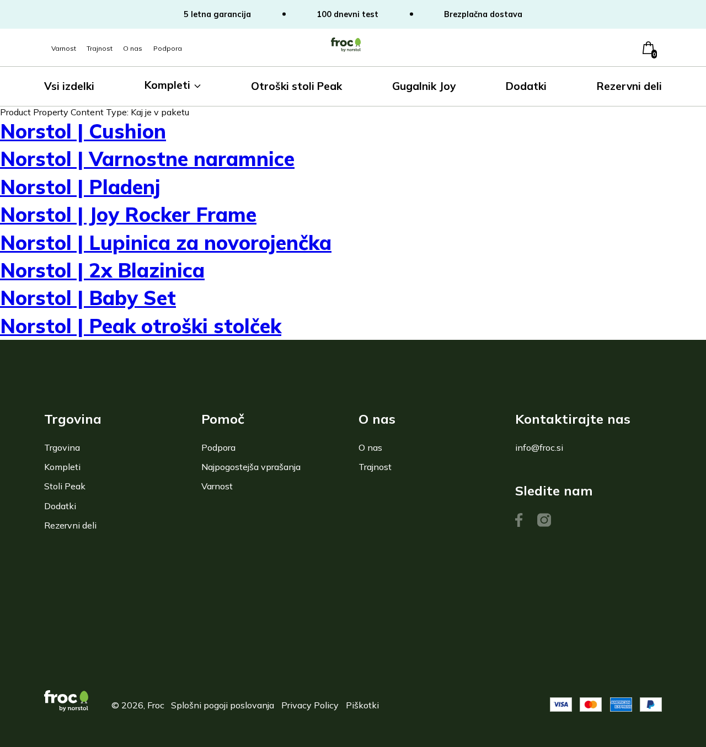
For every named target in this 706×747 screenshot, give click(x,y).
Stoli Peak (64, 486)
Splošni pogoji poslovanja (222, 705)
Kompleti (167, 85)
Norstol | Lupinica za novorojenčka (165, 242)
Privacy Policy (310, 705)
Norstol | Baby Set (88, 297)
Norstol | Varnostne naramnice (147, 158)
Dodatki (526, 86)
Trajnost (100, 48)
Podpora (167, 48)
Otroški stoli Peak (296, 86)
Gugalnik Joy (424, 86)
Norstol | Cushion (83, 131)
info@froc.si (539, 447)
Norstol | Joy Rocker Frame (128, 214)
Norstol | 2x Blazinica (102, 270)
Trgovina (62, 447)
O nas (132, 48)
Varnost (63, 48)
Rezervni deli (629, 86)
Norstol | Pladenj (80, 186)
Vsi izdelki (69, 86)
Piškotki (362, 705)
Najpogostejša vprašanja (251, 466)
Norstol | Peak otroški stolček (140, 325)
